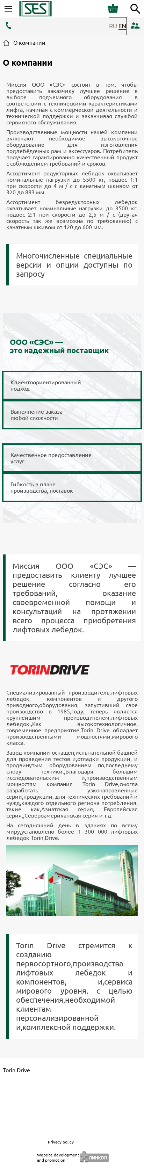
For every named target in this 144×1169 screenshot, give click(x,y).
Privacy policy (61, 1142)
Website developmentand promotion (58, 1157)
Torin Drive (16, 1070)
